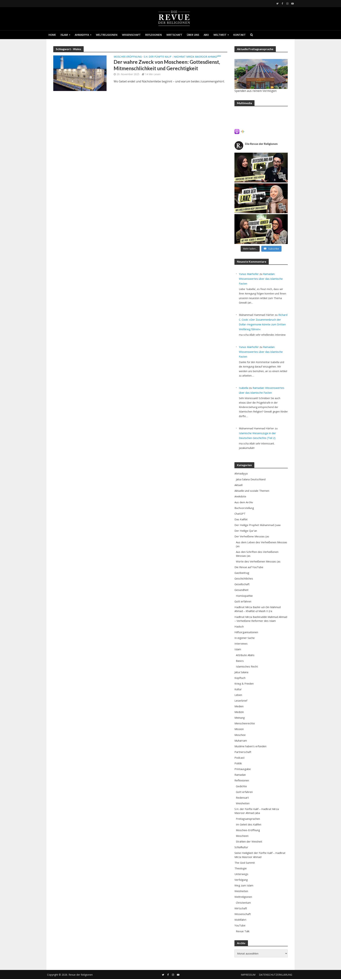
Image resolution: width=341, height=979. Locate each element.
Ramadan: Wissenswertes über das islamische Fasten (261, 278)
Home (52, 34)
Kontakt (239, 34)
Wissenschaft (131, 34)
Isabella (243, 388)
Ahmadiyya (82, 34)
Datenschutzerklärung (275, 974)
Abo (206, 34)
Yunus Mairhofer (249, 274)
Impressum (248, 974)
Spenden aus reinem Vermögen (255, 91)
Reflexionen (153, 34)
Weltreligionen (106, 34)
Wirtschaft (174, 34)
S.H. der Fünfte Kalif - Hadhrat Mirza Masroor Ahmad (182, 56)
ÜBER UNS (193, 34)
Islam (64, 34)
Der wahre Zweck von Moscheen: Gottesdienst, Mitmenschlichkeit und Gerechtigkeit (167, 65)
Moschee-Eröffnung (128, 56)
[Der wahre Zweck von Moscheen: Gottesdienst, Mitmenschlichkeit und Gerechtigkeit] (80, 73)
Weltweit (219, 34)
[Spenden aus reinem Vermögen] (261, 74)
